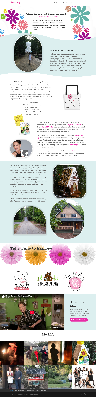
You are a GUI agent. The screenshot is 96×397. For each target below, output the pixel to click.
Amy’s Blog (83, 2)
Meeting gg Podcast (59, 2)
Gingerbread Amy (70, 2)
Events (77, 2)
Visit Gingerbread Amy (78, 320)
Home (51, 2)
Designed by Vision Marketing (30, 394)
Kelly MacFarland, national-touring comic (48, 16)
